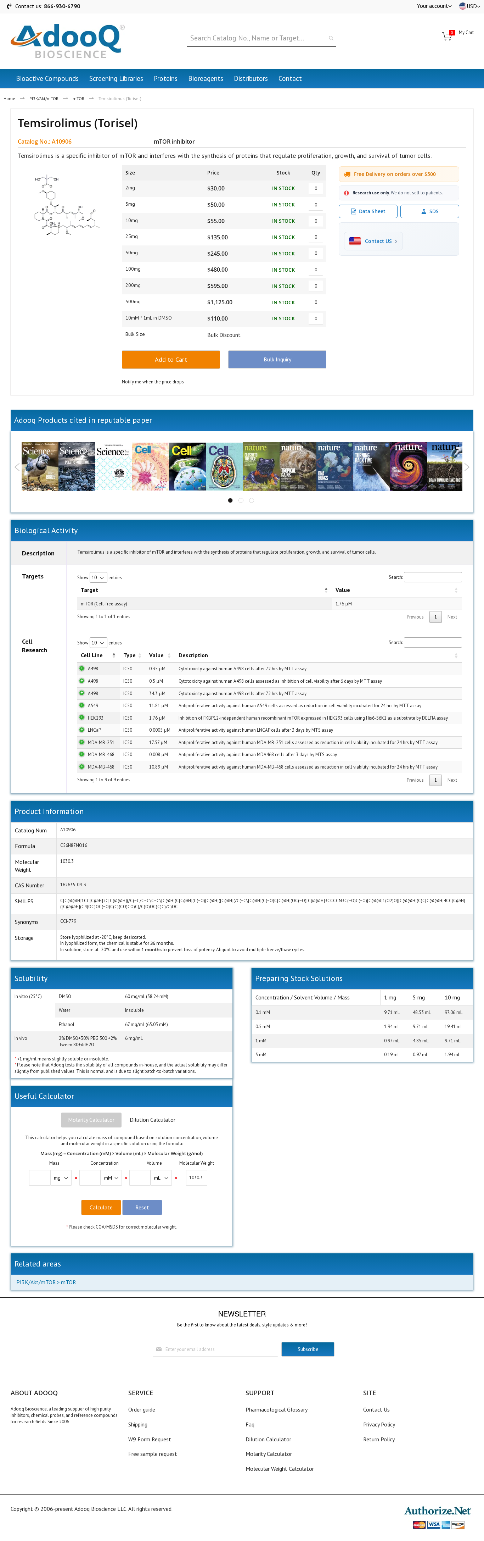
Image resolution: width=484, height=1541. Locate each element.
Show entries (99, 578)
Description (193, 655)
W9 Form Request (149, 1439)
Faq (250, 1424)
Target (89, 589)
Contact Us (376, 1409)
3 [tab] (251, 500)
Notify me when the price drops (153, 382)
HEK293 (95, 718)
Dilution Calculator (152, 1119)
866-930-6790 (62, 6)
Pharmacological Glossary (277, 1409)
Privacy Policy (379, 1424)
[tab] (91, 1120)
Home (9, 98)
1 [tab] (230, 500)
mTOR (78, 98)
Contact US (378, 241)
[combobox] (261, 38)
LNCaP (94, 730)
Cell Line (92, 655)
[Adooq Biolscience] (68, 41)
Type (129, 655)
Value (343, 589)
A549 (93, 706)
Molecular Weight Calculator (280, 1468)
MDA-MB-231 (101, 742)
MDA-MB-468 (101, 755)
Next (466, 467)
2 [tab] (240, 500)
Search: (396, 577)
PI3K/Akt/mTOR (43, 98)
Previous (17, 467)
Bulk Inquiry (277, 359)
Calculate (101, 1207)
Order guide (141, 1409)
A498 (93, 669)
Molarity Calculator (91, 1119)
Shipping (137, 1424)
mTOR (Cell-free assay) (104, 604)
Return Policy (379, 1439)
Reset (142, 1207)
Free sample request (152, 1453)
